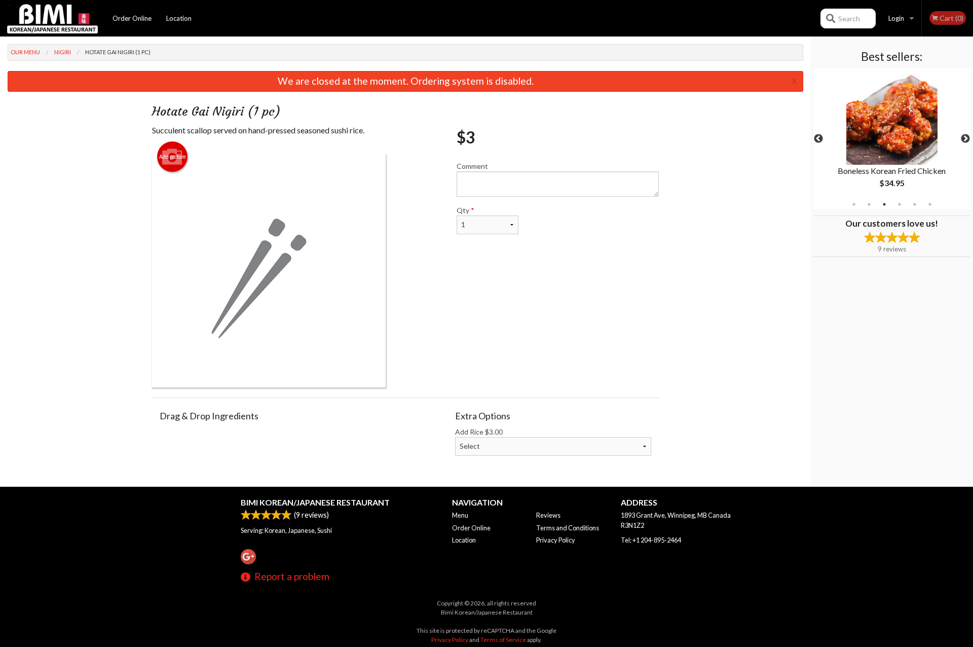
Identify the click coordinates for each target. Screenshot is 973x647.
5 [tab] (915, 204)
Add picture (172, 156)
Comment (472, 166)
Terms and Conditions (567, 528)
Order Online (132, 18)
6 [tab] (930, 204)
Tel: (651, 540)
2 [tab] (869, 204)
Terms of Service (503, 639)
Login (896, 18)
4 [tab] (899, 204)
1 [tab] (854, 204)
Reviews (548, 515)
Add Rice (479, 431)
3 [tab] (884, 204)
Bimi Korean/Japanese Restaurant (315, 502)
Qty (465, 210)
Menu (460, 515)
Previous (818, 139)
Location (179, 18)
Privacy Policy (555, 540)
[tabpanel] (892, 139)
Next (965, 139)
